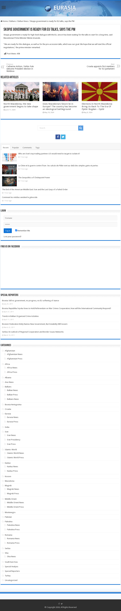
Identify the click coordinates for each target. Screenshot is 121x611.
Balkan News (23, 21)
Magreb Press (13, 493)
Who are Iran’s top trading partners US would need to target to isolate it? (49, 154)
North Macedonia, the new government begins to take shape (21, 105)
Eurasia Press (12, 422)
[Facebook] (57, 137)
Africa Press (12, 372)
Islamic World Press (15, 457)
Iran (6, 432)
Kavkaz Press (12, 471)
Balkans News (13, 399)
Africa (7, 364)
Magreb (8, 485)
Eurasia (8, 414)
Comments (27, 147)
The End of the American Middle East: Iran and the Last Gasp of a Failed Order (35, 189)
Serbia (7, 548)
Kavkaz (8, 463)
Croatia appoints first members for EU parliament (101, 66)
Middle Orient (11, 499)
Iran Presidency (13, 440)
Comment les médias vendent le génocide (19, 197)
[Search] (80, 128)
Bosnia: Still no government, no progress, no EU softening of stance (30, 300)
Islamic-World (11, 449)
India (7, 427)
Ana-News (9, 382)
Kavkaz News (12, 466)
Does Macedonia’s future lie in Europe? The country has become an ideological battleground (60, 106)
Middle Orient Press (15, 507)
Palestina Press (13, 529)
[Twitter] (63, 137)
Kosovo (8, 476)
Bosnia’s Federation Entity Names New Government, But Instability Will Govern (34, 324)
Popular (15, 147)
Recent (6, 147)
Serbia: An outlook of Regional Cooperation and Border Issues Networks (33, 332)
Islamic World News (15, 453)
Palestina (8, 521)
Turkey (7, 576)
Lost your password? (12, 236)
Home (5, 21)
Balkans (12, 21)
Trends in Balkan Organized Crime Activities (20, 316)
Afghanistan (10, 351)
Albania (8, 377)
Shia (6, 553)
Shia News (11, 556)
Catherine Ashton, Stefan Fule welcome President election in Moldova (20, 67)
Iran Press (11, 444)
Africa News (12, 368)
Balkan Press (12, 395)
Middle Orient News (15, 502)
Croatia (8, 409)
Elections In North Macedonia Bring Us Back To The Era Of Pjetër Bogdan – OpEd (97, 106)
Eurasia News (12, 417)
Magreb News (13, 489)
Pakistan (8, 517)
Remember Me (23, 231)
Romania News (13, 538)
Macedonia (9, 481)
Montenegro (10, 512)
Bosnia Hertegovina (13, 404)
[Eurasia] (60, 7)
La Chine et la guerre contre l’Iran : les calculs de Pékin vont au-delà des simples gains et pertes (58, 165)
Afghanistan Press (14, 359)
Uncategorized (11, 580)
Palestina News (13, 525)
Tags (37, 147)
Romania (8, 535)
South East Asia (11, 562)
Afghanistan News (14, 354)
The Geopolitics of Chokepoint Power (34, 177)
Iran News (11, 435)
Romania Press (13, 543)
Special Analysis (11, 566)
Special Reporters (12, 571)
